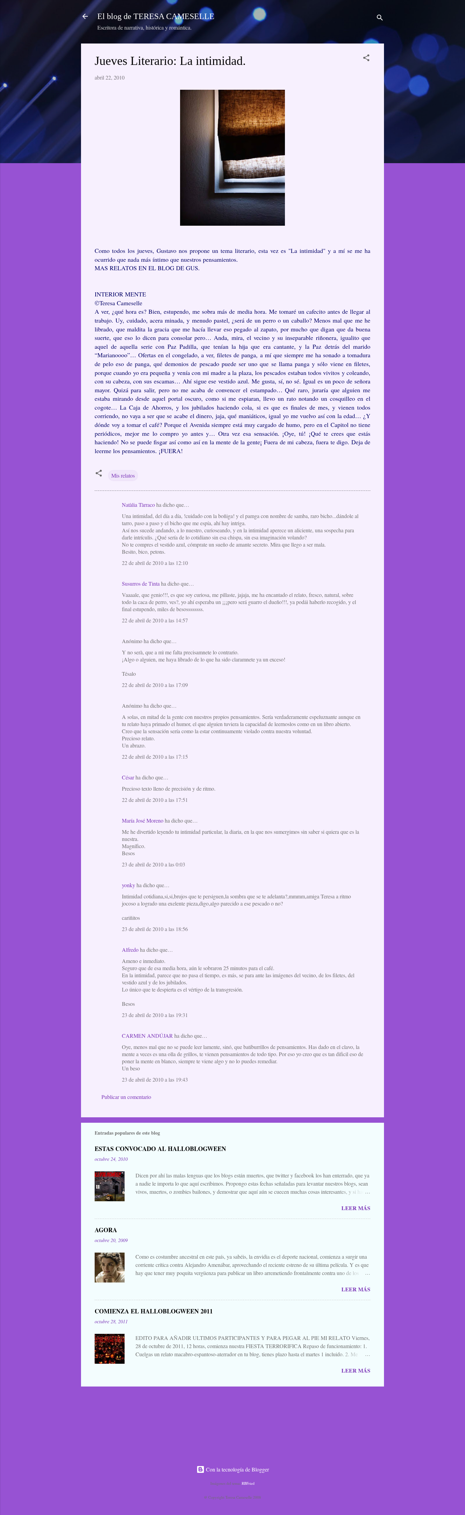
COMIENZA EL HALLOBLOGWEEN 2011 (154, 1311)
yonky (128, 885)
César (128, 777)
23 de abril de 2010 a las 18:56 (155, 928)
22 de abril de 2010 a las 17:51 (155, 799)
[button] (366, 59)
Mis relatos (123, 475)
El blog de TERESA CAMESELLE (155, 16)
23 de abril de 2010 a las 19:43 (155, 1079)
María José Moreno (142, 820)
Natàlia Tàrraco (138, 504)
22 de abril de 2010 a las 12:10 (155, 562)
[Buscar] (380, 18)
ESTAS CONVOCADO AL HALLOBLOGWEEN (160, 1148)
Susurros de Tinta (141, 583)
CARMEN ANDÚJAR (147, 1035)
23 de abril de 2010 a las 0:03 (153, 864)
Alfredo (130, 949)
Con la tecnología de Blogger (237, 1469)
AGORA (106, 1229)
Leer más (355, 1208)
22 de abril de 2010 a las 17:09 (155, 684)
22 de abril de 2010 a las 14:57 (155, 620)
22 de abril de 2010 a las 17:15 (155, 756)
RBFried (248, 1483)
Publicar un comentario (126, 1096)
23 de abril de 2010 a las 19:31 (155, 1014)
